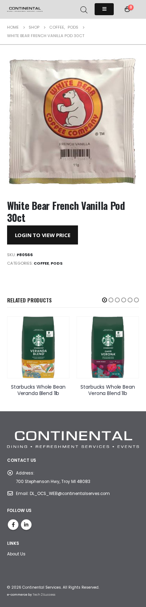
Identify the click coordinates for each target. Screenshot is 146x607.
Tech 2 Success (44, 595)
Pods (57, 263)
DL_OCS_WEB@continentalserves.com (70, 493)
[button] (104, 300)
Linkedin (26, 524)
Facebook (13, 524)
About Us (16, 554)
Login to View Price (43, 234)
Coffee (41, 263)
